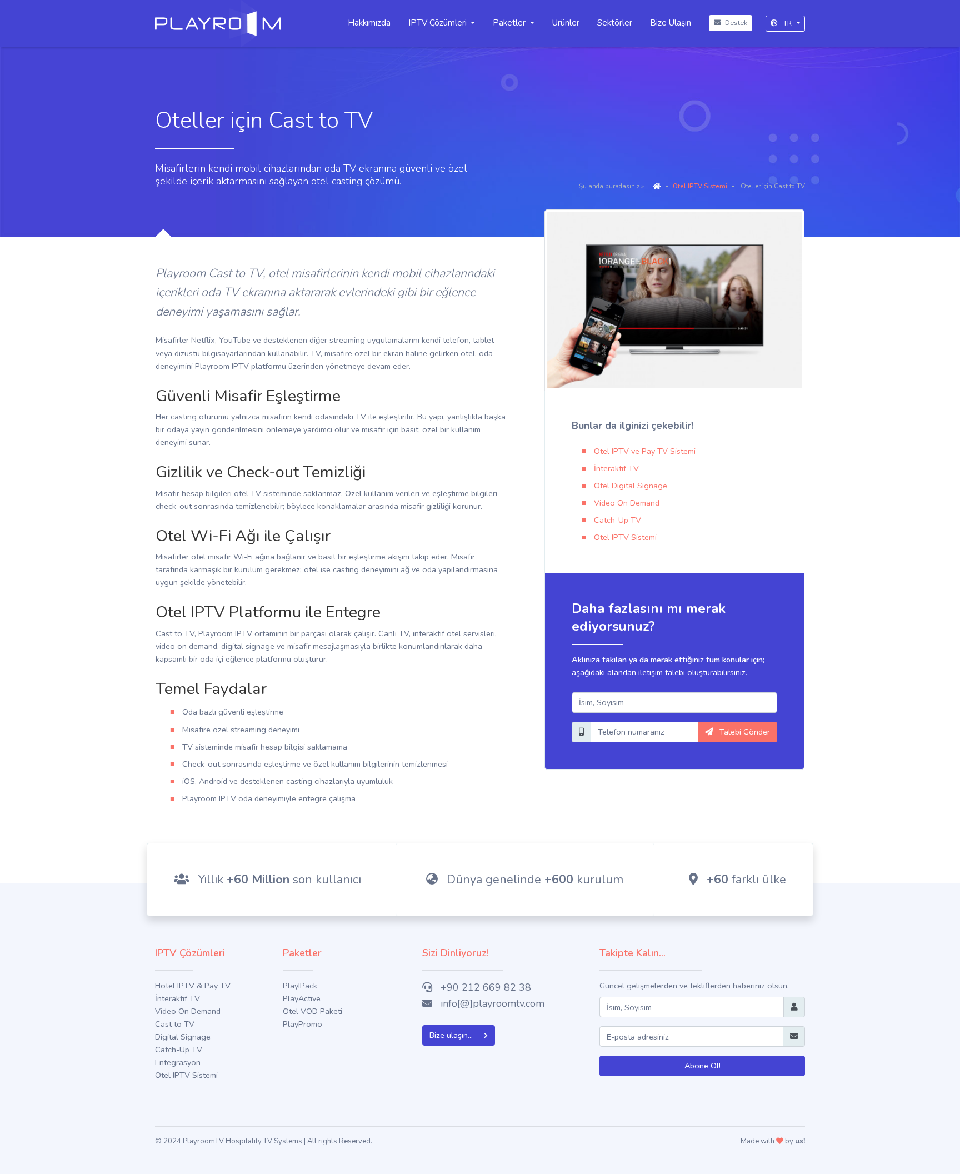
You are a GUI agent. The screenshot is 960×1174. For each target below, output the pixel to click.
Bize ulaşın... (452, 1035)
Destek (735, 22)
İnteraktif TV (616, 468)
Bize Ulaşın (670, 22)
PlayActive (302, 998)
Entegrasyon (178, 1062)
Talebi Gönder (743, 731)
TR (787, 23)
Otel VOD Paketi (312, 1011)
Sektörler (614, 22)
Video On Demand (626, 502)
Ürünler (565, 22)
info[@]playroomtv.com (492, 1003)
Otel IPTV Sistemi (700, 186)
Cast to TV (174, 1024)
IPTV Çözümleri (437, 22)
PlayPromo (302, 1024)
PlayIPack (300, 985)
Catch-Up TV (617, 520)
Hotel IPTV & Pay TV (193, 985)
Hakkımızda (369, 22)
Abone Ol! (702, 1065)
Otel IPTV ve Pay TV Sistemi (645, 451)
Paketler (509, 22)
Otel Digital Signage (630, 485)
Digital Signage (183, 1036)
